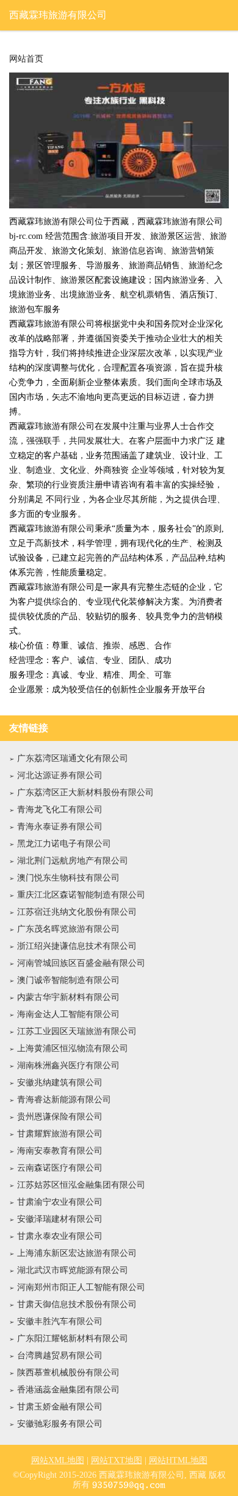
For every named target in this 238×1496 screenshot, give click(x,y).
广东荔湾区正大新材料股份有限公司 (85, 792)
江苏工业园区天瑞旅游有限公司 (77, 1031)
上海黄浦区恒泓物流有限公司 (72, 1048)
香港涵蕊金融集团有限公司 (68, 1389)
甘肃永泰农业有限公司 (60, 1236)
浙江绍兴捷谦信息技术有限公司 (77, 946)
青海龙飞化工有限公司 (60, 809)
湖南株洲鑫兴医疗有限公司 (68, 1065)
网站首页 (26, 59)
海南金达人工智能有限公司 (68, 1014)
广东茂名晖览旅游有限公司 (68, 929)
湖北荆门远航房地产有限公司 (72, 860)
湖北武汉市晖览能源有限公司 (72, 1270)
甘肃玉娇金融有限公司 (60, 1406)
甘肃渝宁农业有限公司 (60, 1202)
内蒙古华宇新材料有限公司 (68, 997)
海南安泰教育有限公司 (60, 1150)
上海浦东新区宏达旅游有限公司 (77, 1253)
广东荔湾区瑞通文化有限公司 (72, 758)
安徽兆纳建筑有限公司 (60, 1082)
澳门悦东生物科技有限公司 (68, 877)
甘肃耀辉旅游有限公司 (60, 1133)
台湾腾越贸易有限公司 (60, 1355)
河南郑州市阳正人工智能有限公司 (81, 1287)
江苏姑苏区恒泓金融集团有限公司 (81, 1184)
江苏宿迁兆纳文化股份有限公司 (77, 911)
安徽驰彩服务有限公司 (60, 1423)
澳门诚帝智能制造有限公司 (68, 980)
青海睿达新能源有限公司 (64, 1099)
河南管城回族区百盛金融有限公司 (81, 963)
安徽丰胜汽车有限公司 (60, 1321)
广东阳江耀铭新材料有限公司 (72, 1338)
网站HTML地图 (178, 1460)
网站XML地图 (57, 1460)
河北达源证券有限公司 (60, 775)
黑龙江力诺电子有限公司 (64, 843)
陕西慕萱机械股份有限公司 (68, 1372)
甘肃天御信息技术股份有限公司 (77, 1304)
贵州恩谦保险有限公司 (60, 1116)
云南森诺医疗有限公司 (60, 1167)
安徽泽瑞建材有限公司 (60, 1219)
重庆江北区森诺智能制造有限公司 (81, 894)
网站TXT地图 (116, 1460)
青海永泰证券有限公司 (60, 826)
